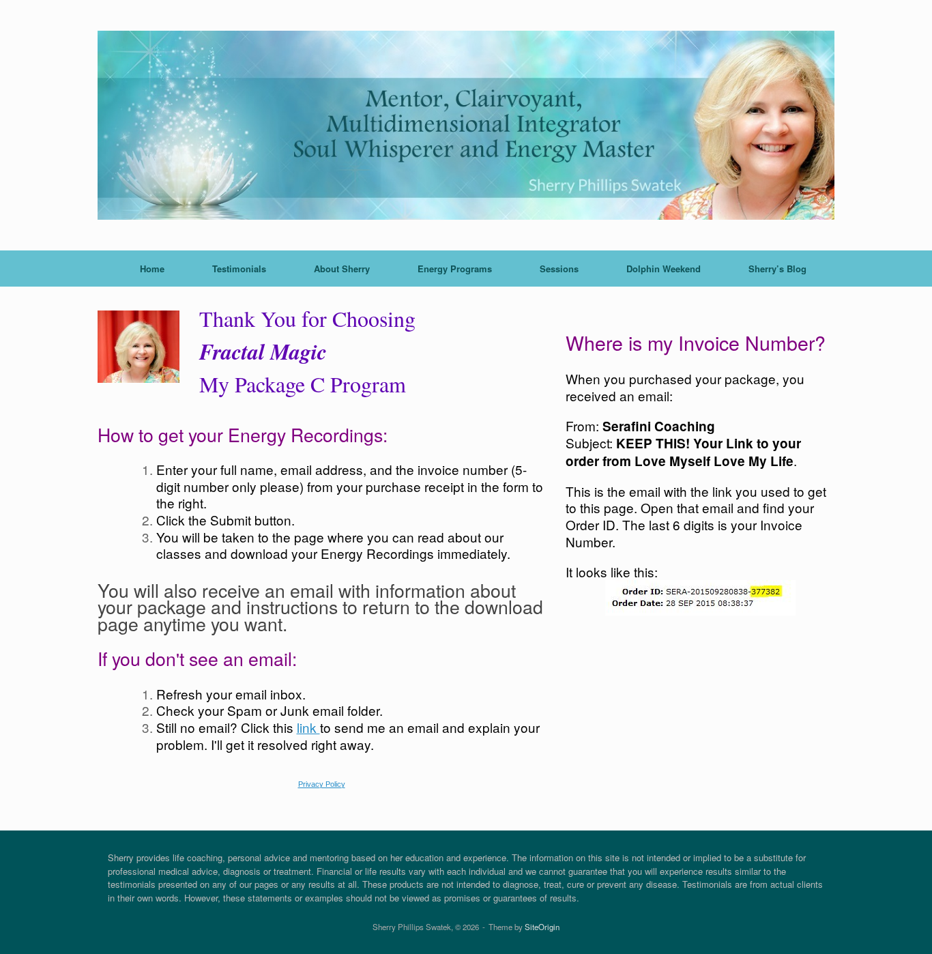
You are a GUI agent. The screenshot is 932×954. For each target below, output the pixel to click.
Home (152, 268)
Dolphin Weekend (663, 268)
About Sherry (342, 268)
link (308, 727)
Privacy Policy (321, 784)
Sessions (559, 268)
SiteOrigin (542, 926)
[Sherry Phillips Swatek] (466, 125)
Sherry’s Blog (777, 268)
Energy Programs (455, 268)
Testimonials (239, 268)
